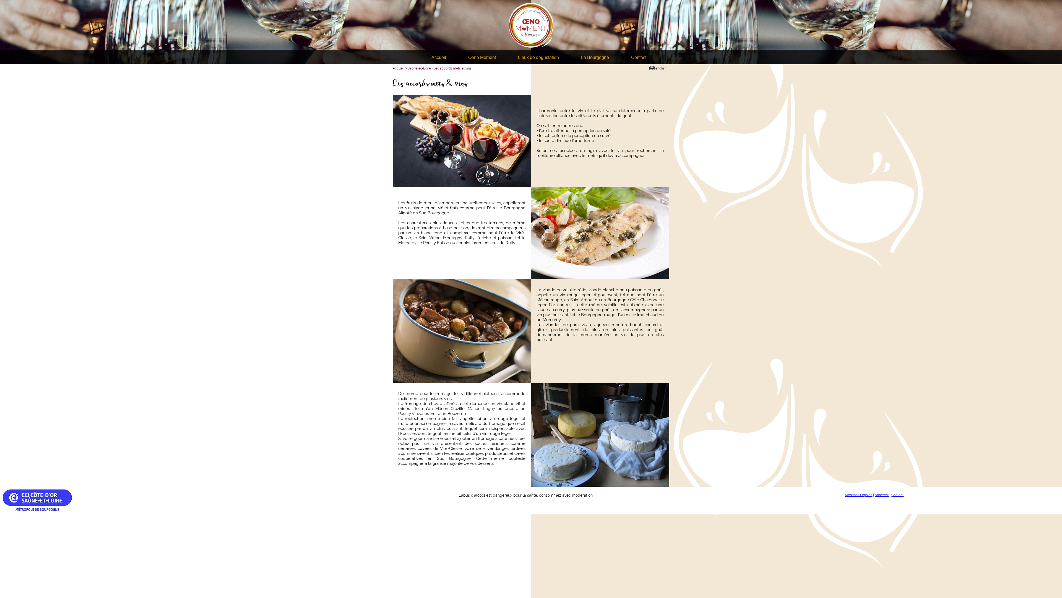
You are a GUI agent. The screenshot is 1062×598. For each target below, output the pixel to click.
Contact (638, 57)
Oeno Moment (482, 57)
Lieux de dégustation (538, 57)
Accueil (438, 57)
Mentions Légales (858, 495)
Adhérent (882, 495)
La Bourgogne (595, 57)
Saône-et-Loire (419, 68)
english (661, 68)
